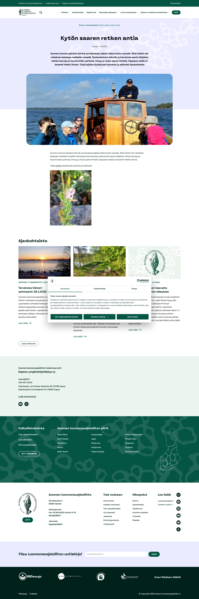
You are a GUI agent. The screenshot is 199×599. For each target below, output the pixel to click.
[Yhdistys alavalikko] (69, 12)
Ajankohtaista (92, 25)
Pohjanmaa (96, 447)
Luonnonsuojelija (165, 501)
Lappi (93, 439)
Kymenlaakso (96, 434)
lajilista (59, 165)
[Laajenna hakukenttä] (40, 12)
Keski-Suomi (62, 452)
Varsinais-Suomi (132, 452)
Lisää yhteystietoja (27, 396)
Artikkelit (23, 282)
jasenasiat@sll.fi (55, 524)
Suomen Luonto (164, 504)
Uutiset (47, 282)
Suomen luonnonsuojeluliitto (30, 3)
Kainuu (60, 447)
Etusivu (82, 25)
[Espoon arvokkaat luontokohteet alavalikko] (168, 12)
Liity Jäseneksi (29, 454)
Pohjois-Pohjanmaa (133, 434)
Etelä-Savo (62, 443)
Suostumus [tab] (65, 288)
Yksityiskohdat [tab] (99, 288)
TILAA (154, 554)
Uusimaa (128, 447)
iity (27, 520)
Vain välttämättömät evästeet (66, 317)
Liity (176, 12)
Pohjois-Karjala (97, 452)
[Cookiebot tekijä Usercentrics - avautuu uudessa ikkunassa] (139, 281)
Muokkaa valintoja (98, 317)
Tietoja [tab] (134, 288)
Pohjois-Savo (130, 439)
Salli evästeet (132, 317)
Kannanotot (36, 282)
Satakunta (129, 443)
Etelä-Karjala (62, 439)
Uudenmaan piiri (52, 3)
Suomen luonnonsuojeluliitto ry (168, 594)
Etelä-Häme (62, 434)
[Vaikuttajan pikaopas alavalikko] (117, 12)
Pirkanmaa (95, 443)
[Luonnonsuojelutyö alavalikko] (137, 12)
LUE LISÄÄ (23, 323)
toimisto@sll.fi (55, 515)
